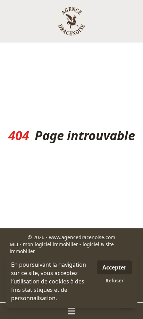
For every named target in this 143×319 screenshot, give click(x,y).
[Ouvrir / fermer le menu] (71, 311)
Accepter (114, 267)
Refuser (115, 280)
